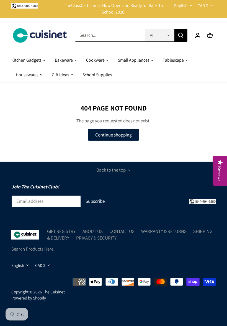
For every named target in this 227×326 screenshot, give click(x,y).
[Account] (198, 35)
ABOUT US (92, 231)
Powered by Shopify (28, 298)
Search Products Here (32, 249)
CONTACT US (122, 231)
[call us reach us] (24, 5)
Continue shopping (113, 135)
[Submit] (180, 35)
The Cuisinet (54, 292)
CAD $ (202, 5)
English (181, 5)
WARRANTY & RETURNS (164, 231)
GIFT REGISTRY (61, 231)
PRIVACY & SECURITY (96, 238)
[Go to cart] (210, 35)
